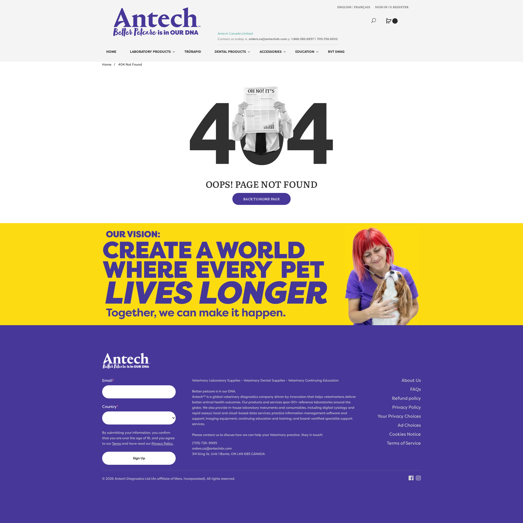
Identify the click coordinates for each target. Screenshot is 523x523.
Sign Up (139, 458)
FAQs (415, 389)
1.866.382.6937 (302, 39)
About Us (411, 380)
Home (106, 64)
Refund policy (406, 398)
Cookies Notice (405, 434)
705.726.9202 (327, 39)
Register (401, 7)
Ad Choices (409, 425)
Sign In (381, 7)
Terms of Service (404, 443)
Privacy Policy (406, 407)
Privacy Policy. (162, 443)
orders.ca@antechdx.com (268, 39)
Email (108, 380)
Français (362, 7)
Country (110, 406)
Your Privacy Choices (399, 416)
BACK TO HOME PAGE (261, 198)
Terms (116, 443)
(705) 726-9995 (204, 443)
